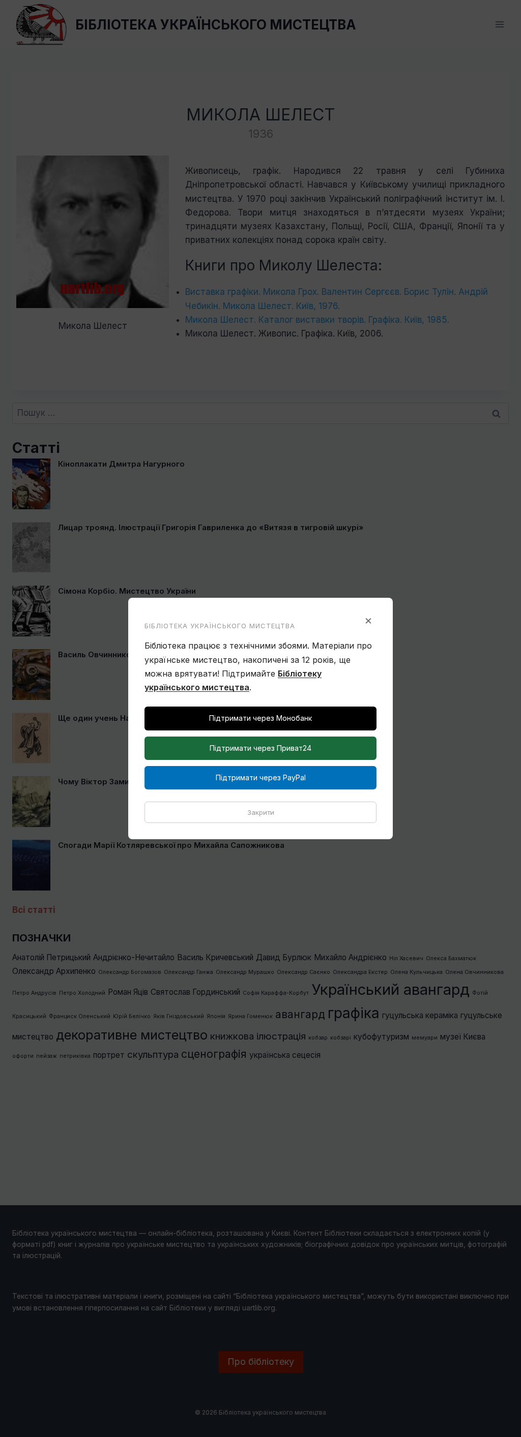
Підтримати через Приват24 (260, 748)
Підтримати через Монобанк (260, 718)
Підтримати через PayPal (261, 777)
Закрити (260, 812)
